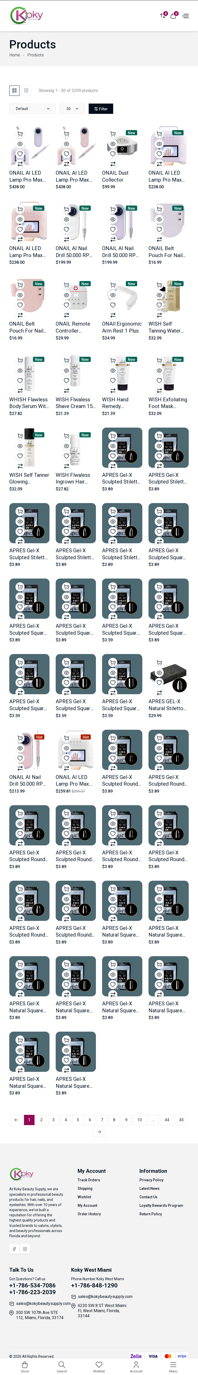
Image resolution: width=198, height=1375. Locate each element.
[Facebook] (14, 1249)
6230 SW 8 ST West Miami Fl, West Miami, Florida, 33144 (102, 1310)
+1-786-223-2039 (32, 1292)
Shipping (85, 1188)
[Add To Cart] (19, 133)
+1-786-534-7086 (32, 1285)
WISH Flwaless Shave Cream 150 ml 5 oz (75, 406)
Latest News (149, 1188)
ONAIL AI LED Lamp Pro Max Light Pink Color (27, 255)
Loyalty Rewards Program (161, 1205)
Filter (103, 109)
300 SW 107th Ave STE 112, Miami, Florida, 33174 (39, 1315)
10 (139, 1119)
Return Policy (150, 1214)
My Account (87, 1205)
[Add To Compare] (19, 163)
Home (14, 55)
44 (166, 1119)
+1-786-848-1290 (94, 1285)
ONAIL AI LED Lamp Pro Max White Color (72, 784)
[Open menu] (185, 15)
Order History (89, 1214)
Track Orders (89, 1180)
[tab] (14, 91)
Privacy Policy (151, 1180)
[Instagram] (25, 1249)
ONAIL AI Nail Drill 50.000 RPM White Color (75, 255)
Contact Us (148, 1197)
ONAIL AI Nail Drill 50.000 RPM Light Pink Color (28, 784)
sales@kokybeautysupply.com (43, 1303)
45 (181, 1119)
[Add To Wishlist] (19, 153)
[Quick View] (19, 143)
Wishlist (84, 1197)
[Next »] (99, 1132)
